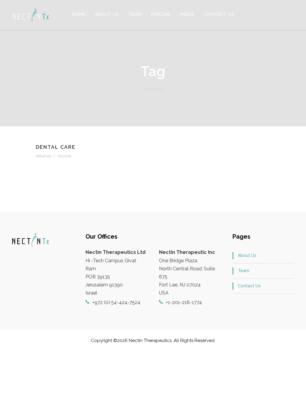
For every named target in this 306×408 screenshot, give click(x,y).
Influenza (43, 156)
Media (187, 14)
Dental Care (56, 147)
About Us (107, 14)
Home (78, 14)
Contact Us (219, 14)
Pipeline (161, 14)
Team (134, 14)
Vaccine (64, 156)
